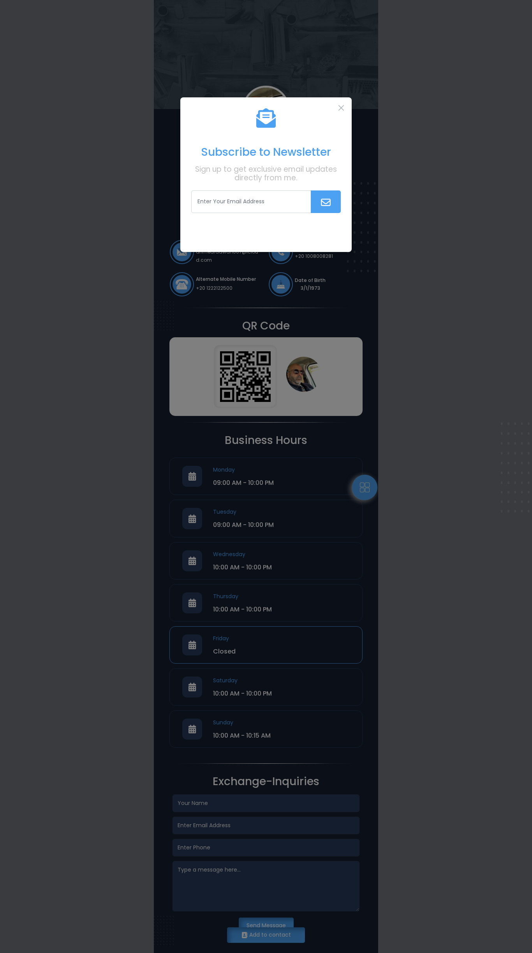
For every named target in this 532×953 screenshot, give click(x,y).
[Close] (341, 107)
